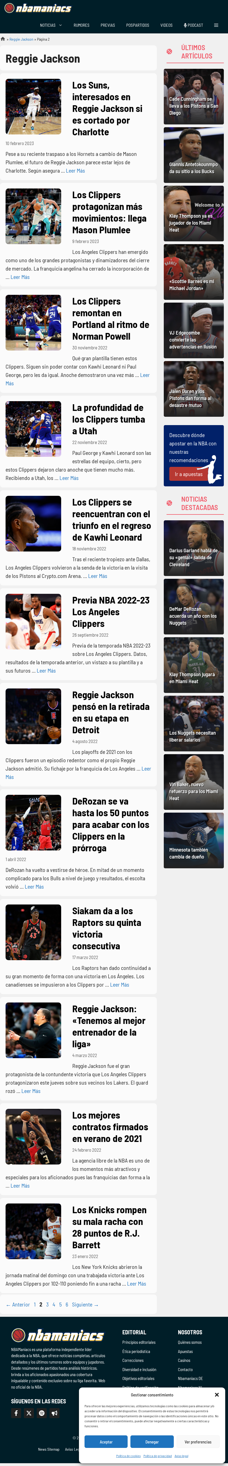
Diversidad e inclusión (139, 1369)
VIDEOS (166, 25)
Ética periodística (136, 1351)
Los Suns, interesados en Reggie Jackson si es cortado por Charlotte (107, 108)
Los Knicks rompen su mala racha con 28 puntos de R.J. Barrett (109, 1226)
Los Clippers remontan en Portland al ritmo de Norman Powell (110, 318)
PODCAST (195, 25)
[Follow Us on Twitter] (29, 1413)
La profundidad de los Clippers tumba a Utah (108, 418)
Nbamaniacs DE (190, 1378)
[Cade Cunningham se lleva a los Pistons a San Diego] (194, 96)
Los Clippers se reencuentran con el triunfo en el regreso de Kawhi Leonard (111, 519)
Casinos (184, 1360)
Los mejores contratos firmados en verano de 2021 (110, 1126)
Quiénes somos (190, 1342)
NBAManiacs (0, 40)
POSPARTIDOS (137, 25)
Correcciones (132, 1360)
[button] (217, 1395)
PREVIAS (108, 25)
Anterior (18, 1304)
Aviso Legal (73, 1449)
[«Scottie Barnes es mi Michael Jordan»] (194, 272)
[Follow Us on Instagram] (42, 1413)
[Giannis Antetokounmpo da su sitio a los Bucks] (194, 155)
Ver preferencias (198, 1441)
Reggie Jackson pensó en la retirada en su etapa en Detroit (111, 711)
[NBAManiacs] (38, 8)
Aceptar (106, 1441)
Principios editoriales (138, 1342)
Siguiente (85, 1304)
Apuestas (185, 1351)
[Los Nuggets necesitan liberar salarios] (194, 723)
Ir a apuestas (189, 473)
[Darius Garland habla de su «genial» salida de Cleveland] (194, 548)
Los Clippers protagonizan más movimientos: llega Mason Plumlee (109, 211)
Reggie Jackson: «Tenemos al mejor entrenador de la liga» (108, 1025)
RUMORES (82, 25)
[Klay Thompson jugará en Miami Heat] (194, 665)
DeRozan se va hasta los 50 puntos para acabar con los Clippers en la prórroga (110, 824)
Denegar (152, 1441)
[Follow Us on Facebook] (16, 1413)
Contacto (185, 1369)
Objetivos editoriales (138, 1378)
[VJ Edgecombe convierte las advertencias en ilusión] (194, 330)
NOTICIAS (48, 25)
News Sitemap (49, 1449)
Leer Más (75, 170)
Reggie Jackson (21, 39)
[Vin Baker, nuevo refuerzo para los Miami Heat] (194, 782)
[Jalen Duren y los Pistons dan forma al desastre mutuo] (194, 389)
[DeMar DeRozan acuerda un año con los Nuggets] (194, 606)
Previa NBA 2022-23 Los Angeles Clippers (111, 611)
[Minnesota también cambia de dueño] (194, 840)
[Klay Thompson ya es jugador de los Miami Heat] (194, 213)
